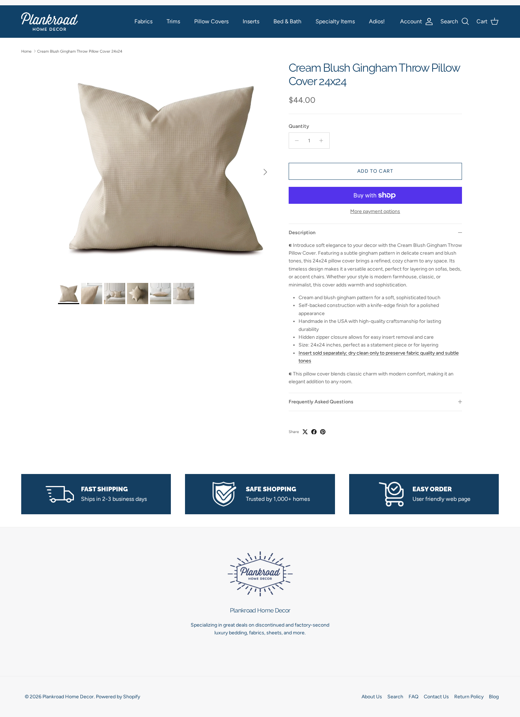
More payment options (375, 211)
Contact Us (436, 697)
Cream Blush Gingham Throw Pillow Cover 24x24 (79, 51)
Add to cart (375, 171)
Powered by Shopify (118, 697)
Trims (173, 21)
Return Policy (469, 697)
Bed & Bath (287, 21)
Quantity (299, 126)
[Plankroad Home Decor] (49, 21)
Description (302, 233)
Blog (494, 697)
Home (26, 51)
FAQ (413, 697)
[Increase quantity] (323, 140)
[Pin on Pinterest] (322, 431)
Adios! (377, 21)
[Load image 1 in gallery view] (165, 168)
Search (395, 697)
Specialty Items (335, 21)
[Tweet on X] (305, 431)
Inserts (251, 21)
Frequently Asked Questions (321, 402)
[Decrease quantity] (295, 140)
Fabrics (143, 21)
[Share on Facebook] (314, 431)
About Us (372, 697)
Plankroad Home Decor (68, 697)
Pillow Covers (211, 21)
